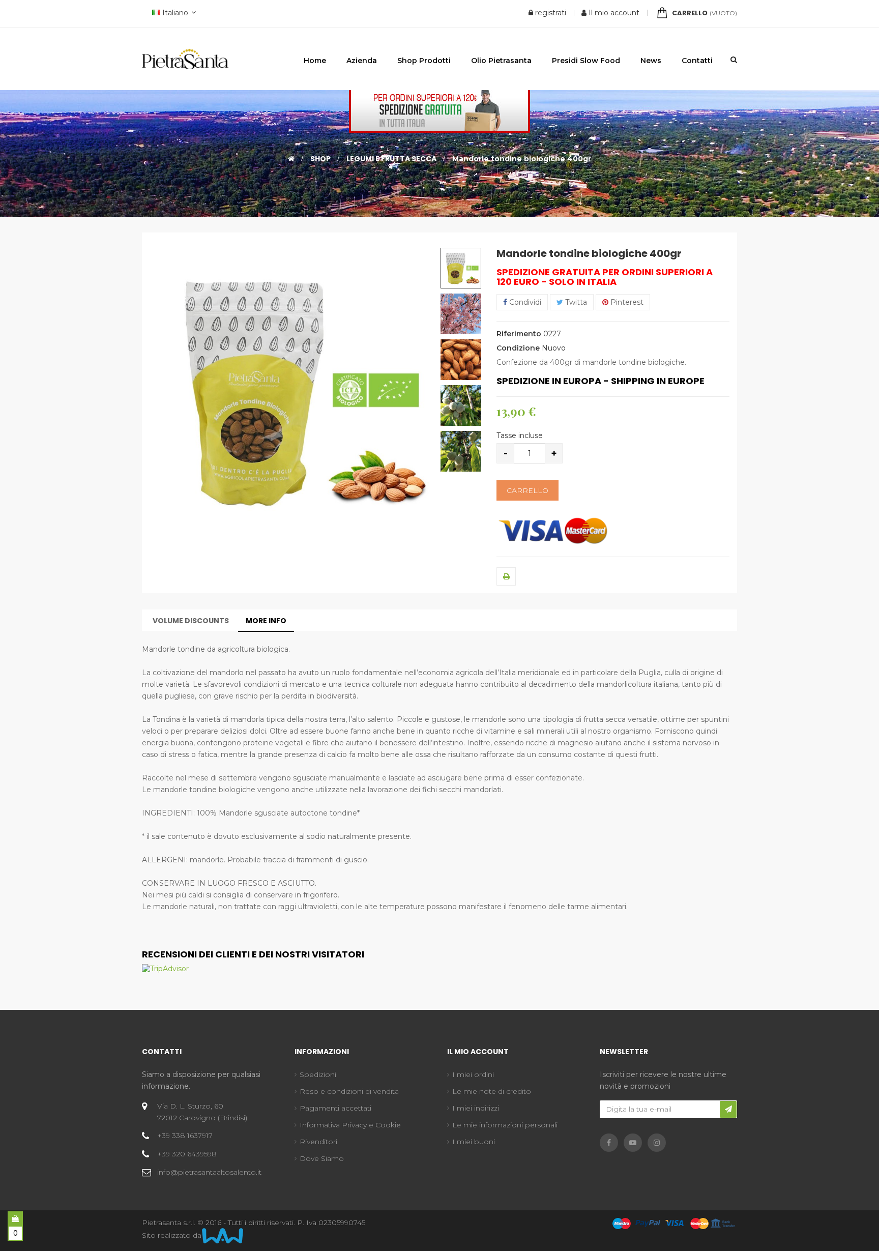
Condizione (518, 348)
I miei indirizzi (475, 1108)
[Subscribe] (728, 1109)
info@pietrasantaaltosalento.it (209, 1172)
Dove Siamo (322, 1158)
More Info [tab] (266, 621)
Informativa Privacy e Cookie (350, 1124)
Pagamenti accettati (335, 1108)
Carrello (527, 490)
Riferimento (518, 333)
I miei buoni (473, 1141)
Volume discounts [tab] (191, 621)
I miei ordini (473, 1074)
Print (506, 576)
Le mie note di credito (491, 1091)
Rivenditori (318, 1141)
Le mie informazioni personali (505, 1124)
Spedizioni (318, 1074)
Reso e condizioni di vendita (349, 1091)
